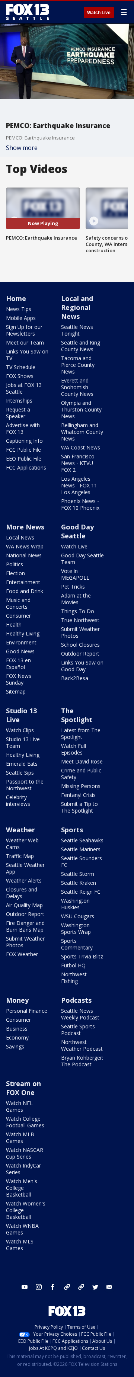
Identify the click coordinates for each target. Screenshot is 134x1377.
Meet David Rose (82, 761)
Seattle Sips (20, 772)
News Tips (18, 309)
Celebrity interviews (18, 800)
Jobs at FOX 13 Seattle (24, 388)
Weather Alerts (24, 880)
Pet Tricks (73, 586)
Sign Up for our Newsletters (24, 330)
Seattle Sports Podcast (78, 1030)
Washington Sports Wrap (76, 928)
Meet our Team (25, 342)
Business (17, 1028)
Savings (15, 1046)
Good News (20, 651)
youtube (25, 1287)
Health (14, 624)
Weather (20, 829)
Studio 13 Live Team (23, 742)
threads (81, 1287)
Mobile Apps (21, 317)
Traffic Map (20, 855)
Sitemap (16, 691)
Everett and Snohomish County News (77, 387)
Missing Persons (80, 786)
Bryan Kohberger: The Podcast (82, 1061)
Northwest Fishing (74, 977)
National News (24, 555)
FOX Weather (22, 954)
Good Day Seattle (77, 531)
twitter (95, 1287)
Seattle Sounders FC (81, 861)
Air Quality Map (24, 905)
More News (25, 526)
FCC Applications (26, 467)
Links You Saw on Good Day (82, 666)
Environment (21, 642)
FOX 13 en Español (18, 663)
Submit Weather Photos (80, 632)
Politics (14, 564)
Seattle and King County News (80, 346)
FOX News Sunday (18, 679)
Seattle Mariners (80, 849)
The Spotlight (76, 715)
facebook (53, 1287)
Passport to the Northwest (25, 785)
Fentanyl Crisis (78, 794)
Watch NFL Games (19, 1106)
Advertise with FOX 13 (23, 428)
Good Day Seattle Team (82, 559)
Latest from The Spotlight (80, 733)
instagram (39, 1287)
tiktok (67, 1287)
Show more (22, 148)
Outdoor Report (80, 653)
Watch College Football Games (25, 1122)
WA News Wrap (25, 546)
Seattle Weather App (25, 868)
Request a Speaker (18, 413)
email (109, 1287)
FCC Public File (23, 449)
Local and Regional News (77, 307)
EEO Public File (23, 458)
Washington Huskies (75, 904)
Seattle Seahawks (82, 840)
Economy (17, 1037)
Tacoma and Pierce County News (78, 365)
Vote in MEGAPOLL (75, 574)
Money (17, 1000)
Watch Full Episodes (73, 749)
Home (16, 298)
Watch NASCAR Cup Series (24, 1153)
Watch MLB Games (20, 1137)
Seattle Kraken (78, 882)
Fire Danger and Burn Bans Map (25, 926)
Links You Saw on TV (27, 355)
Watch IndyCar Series (23, 1169)
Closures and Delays (21, 893)
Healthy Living (22, 633)
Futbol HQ (73, 965)
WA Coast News (80, 447)
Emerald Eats (22, 763)
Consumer (18, 615)
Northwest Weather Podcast (82, 1045)
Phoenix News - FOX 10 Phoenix (80, 504)
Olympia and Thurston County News (81, 409)
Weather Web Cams (22, 844)
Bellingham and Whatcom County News (82, 432)
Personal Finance (26, 1010)
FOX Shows (20, 376)
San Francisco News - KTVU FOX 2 (78, 463)
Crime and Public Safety (81, 774)
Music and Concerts (18, 603)
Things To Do (77, 611)
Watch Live (99, 12)
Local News (20, 537)
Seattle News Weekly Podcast (80, 1014)
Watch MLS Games (20, 1245)
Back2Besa (74, 678)
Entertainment (23, 582)
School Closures (80, 644)
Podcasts (76, 1000)
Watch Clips (20, 730)
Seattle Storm (77, 873)
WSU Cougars (77, 916)
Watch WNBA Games (22, 1229)
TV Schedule (20, 367)
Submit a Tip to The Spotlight (79, 807)
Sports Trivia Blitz (82, 956)
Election (15, 573)
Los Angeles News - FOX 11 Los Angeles (79, 485)
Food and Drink (24, 591)
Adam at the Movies (76, 599)
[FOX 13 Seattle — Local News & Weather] (27, 12)
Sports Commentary (77, 944)
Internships (19, 400)
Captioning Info (24, 440)
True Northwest (80, 620)
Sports (72, 829)
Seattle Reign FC (80, 891)
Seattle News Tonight (77, 330)
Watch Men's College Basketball (21, 1188)
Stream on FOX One (23, 1088)
